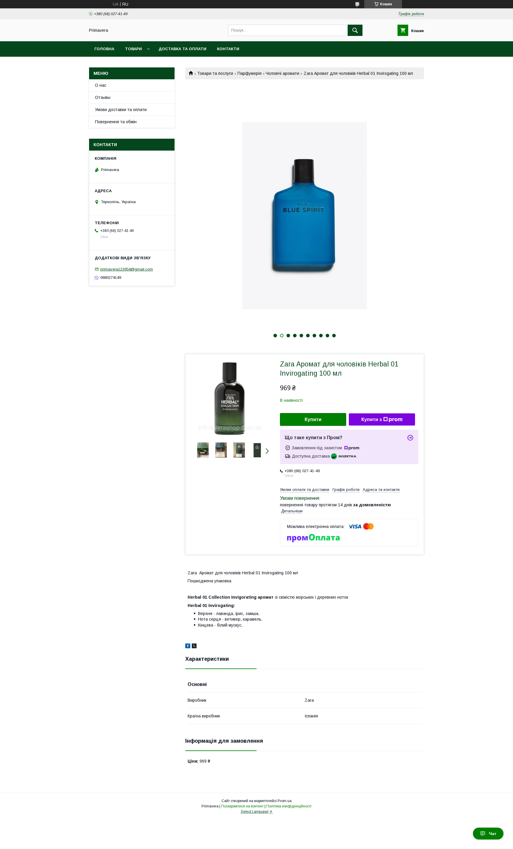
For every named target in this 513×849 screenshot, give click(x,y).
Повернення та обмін (116, 121)
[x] (194, 646)
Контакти (228, 49)
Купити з (371, 419)
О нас (100, 85)
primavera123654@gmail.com (126, 269)
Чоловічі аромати (282, 73)
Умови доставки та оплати (121, 109)
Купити (313, 419)
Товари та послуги (215, 73)
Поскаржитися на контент (242, 806)
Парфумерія (250, 73)
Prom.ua (285, 801)
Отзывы (102, 97)
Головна (104, 49)
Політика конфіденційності (288, 806)
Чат (492, 833)
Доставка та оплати (182, 49)
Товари (133, 49)
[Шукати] (355, 30)
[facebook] (187, 646)
